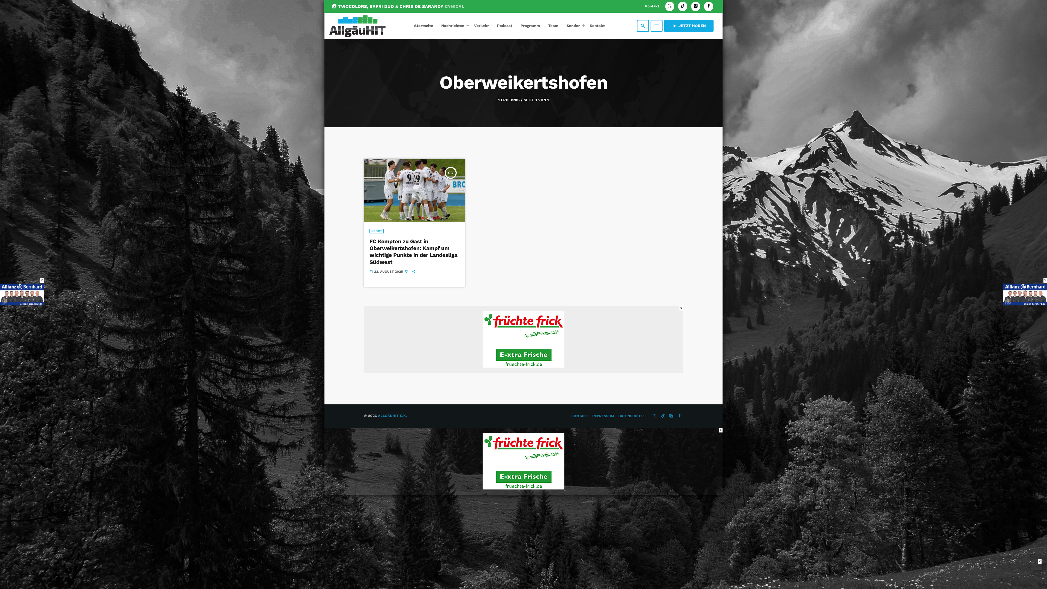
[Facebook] (708, 6)
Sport (376, 231)
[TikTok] (682, 6)
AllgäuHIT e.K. (392, 416)
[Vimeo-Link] (357, 26)
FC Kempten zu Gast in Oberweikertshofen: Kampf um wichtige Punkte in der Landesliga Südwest (413, 251)
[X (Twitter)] (670, 6)
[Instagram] (695, 6)
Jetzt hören (689, 26)
